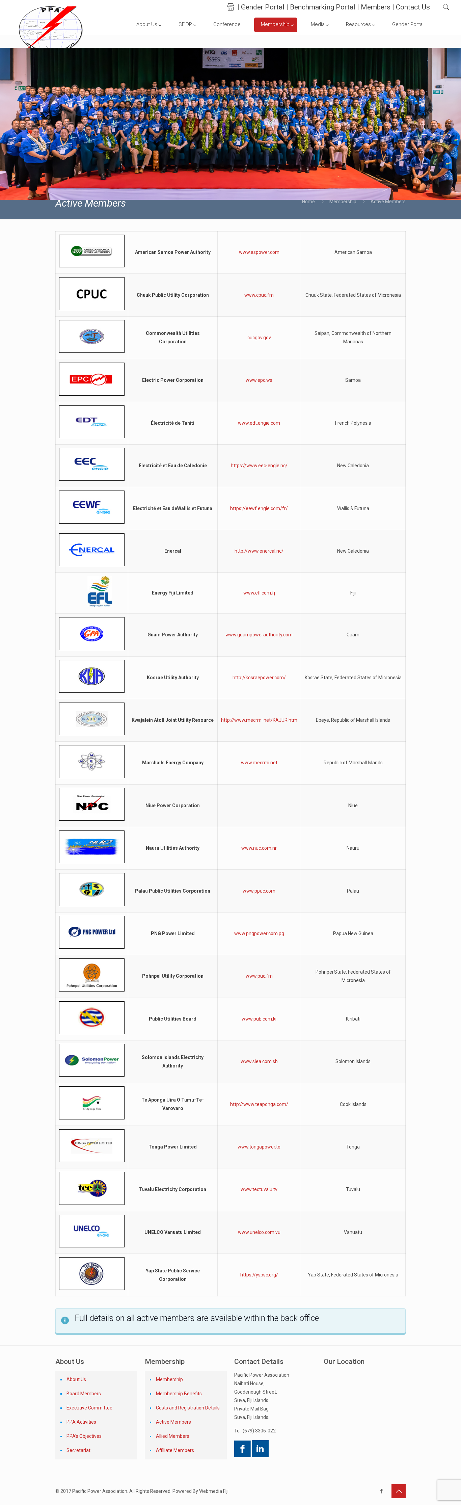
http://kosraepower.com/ (259, 677)
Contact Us (413, 7)
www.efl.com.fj (259, 593)
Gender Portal (262, 7)
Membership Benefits (179, 1393)
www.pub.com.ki (259, 1019)
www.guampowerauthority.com (259, 634)
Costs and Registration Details (188, 1407)
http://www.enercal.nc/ (259, 551)
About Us (76, 1379)
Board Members (83, 1393)
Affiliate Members (175, 1450)
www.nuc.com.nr (259, 848)
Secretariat (78, 1450)
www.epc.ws (259, 380)
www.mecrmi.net (259, 762)
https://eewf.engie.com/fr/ (259, 508)
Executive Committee (89, 1407)
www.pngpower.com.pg (259, 933)
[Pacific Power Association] (51, 29)
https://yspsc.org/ (259, 1274)
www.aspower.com (259, 252)
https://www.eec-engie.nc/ (259, 465)
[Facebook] (381, 1491)
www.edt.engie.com (259, 423)
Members (375, 7)
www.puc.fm (259, 976)
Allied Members (172, 1436)
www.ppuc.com (259, 891)
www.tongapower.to (259, 1147)
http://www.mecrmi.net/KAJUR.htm (259, 720)
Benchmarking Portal (322, 7)
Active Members (173, 1422)
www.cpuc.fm (259, 295)
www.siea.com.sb (259, 1061)
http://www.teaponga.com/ (259, 1104)
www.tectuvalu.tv (259, 1189)
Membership (342, 201)
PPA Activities (81, 1422)
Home (308, 201)
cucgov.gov (259, 337)
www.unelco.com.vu (259, 1232)
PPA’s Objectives (84, 1436)
